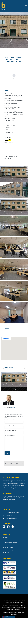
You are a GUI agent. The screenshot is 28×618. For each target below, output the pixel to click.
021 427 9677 (9, 515)
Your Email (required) (9, 425)
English (6, 616)
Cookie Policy (21, 612)
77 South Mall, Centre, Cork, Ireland (13, 512)
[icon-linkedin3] (12, 526)
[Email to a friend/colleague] (17, 463)
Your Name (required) (9, 419)
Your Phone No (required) (10, 430)
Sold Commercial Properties (11, 545)
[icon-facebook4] (8, 526)
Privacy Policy (15, 612)
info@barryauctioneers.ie (11, 518)
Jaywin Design (14, 614)
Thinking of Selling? (9, 547)
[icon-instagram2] (4, 526)
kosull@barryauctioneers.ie (9, 408)
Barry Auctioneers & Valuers (13, 598)
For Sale (6, 537)
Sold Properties (8, 540)
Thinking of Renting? (9, 550)
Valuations (7, 552)
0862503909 (12, 407)
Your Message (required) (10, 435)
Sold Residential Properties (11, 542)
